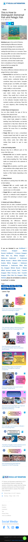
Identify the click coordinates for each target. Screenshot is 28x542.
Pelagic (19, 286)
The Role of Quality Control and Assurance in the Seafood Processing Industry (14, 445)
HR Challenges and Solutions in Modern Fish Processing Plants (13, 426)
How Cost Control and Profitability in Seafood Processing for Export (12, 309)
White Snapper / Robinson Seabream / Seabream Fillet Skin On (14, 265)
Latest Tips (6, 291)
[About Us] (14, 478)
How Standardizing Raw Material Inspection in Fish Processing (11, 464)
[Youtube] (17, 528)
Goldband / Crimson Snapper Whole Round (14, 250)
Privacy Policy (5, 513)
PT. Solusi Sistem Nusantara (17, 540)
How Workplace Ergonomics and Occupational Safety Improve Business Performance (12, 348)
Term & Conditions (6, 515)
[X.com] (8, 528)
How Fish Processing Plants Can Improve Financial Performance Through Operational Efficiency (13, 407)
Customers (4, 509)
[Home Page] (14, 3)
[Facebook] (4, 528)
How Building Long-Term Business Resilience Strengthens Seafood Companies (12, 368)
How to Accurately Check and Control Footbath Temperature (12, 387)
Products (4, 507)
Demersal (5, 286)
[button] (25, 10)
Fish (12, 286)
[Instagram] (13, 528)
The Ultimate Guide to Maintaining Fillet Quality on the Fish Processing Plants (13, 328)
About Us (4, 505)
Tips (3, 511)
